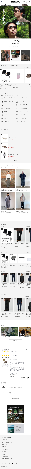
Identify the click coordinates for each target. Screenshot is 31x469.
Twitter (6, 464)
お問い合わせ (5, 449)
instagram (2, 464)
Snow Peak (15, 2)
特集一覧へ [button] (15, 340)
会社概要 (4, 451)
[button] (14, 160)
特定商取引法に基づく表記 (7, 458)
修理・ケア (4, 444)
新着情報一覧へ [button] (15, 398)
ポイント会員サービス (7, 442)
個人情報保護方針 (5, 456)
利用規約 (3, 454)
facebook (9, 464)
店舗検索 (4, 446)
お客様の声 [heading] (5, 349)
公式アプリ (4, 439)
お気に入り (27, 2)
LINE (13, 464)
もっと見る (26, 67)
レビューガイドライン (6, 460)
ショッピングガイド (6, 437)
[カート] (29, 2)
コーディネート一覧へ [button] (15, 216)
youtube (16, 464)
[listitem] (13, 365)
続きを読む (12, 374)
